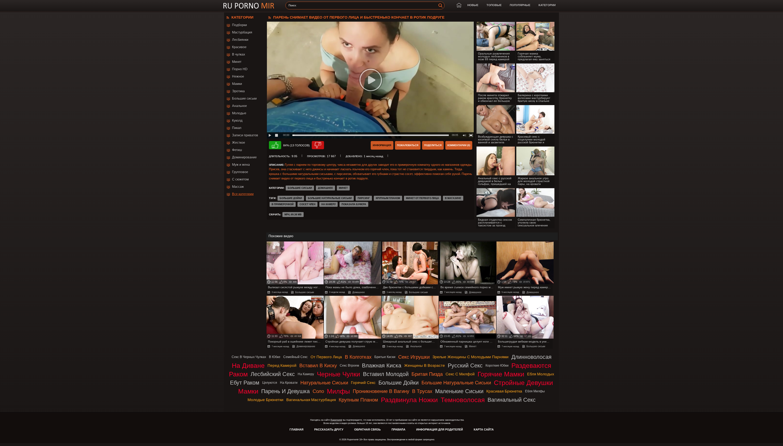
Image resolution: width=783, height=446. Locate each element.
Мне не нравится (318, 145)
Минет (236, 61)
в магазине (453, 198)
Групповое (240, 172)
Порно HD (240, 69)
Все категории (243, 194)
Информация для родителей (439, 429)
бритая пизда (427, 374)
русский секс (465, 365)
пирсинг (364, 198)
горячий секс (363, 382)
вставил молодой (386, 374)
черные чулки (338, 374)
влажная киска (381, 365)
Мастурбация (242, 32)
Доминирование (244, 157)
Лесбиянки (240, 39)
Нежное (238, 76)
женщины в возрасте (424, 365)
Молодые (239, 113)
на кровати (288, 382)
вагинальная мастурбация (311, 400)
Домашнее (325, 188)
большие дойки (291, 198)
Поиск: (293, 5)
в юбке (274, 357)
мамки (248, 391)
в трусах (422, 391)
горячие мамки (501, 374)
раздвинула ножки (409, 400)
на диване (248, 365)
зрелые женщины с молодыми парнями (470, 357)
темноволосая (463, 400)
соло (318, 391)
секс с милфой (460, 374)
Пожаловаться (407, 145)
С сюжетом (240, 179)
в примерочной (283, 204)
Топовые (494, 5)
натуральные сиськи (324, 382)
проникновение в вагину (381, 391)
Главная (296, 429)
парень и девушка (285, 391)
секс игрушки (414, 357)
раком (238, 374)
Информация (382, 145)
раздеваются (531, 365)
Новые (472, 5)
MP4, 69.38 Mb (293, 214)
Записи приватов (245, 135)
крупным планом (388, 198)
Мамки (237, 84)
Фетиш (237, 150)
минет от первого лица (422, 198)
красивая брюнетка (504, 391)
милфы (338, 391)
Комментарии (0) (458, 145)
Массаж (238, 186)
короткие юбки (497, 365)
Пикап (236, 128)
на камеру (328, 204)
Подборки (239, 25)
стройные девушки (523, 382)
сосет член (307, 204)
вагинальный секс (512, 400)
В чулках (238, 54)
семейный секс (295, 357)
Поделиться (433, 145)
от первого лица (326, 357)
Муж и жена (241, 164)
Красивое (239, 47)
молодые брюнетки (265, 400)
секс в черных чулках (249, 357)
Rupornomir (336, 420)
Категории (547, 5)
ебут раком (244, 382)
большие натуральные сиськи (330, 198)
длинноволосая (531, 357)
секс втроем (349, 365)
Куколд (237, 120)
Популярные (520, 5)
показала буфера (354, 204)
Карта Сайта (484, 429)
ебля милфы (535, 391)
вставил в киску (318, 365)
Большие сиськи (244, 98)
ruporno (248, 5)
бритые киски (384, 357)
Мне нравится (275, 145)
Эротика (238, 91)
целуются (269, 382)
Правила (398, 429)
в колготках (358, 357)
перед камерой (282, 365)
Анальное (239, 106)
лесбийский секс (273, 374)
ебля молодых (540, 374)
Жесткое (238, 142)
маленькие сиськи (459, 391)
